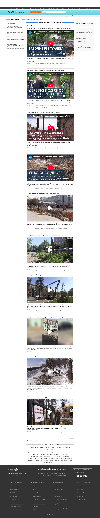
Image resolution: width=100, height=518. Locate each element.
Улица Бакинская (66, 270)
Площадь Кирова (39, 107)
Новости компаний (37, 503)
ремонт (49, 454)
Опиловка (42, 63)
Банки (68, 8)
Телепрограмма (81, 499)
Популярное (35, 16)
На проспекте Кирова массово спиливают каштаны (43, 193)
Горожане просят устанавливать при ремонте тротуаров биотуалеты (48, 28)
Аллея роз (57, 460)
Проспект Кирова (62, 228)
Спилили (55, 270)
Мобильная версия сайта (50, 514)
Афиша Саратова (81, 486)
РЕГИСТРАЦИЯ (81, 12)
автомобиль (42, 450)
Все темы (83, 16)
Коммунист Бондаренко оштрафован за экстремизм (13, 44)
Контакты (65, 469)
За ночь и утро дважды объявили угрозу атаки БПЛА (15, 22)
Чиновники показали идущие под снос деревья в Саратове (45, 70)
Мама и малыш (58, 496)
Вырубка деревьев (48, 105)
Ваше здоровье (58, 489)
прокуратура (68, 450)
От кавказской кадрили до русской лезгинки (65, 16)
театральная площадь (33, 458)
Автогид (34, 489)
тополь (53, 447)
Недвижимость (23, 8)
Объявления (51, 8)
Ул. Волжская (68, 432)
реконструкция (66, 447)
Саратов (58, 452)
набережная (31, 460)
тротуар (60, 456)
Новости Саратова (14, 486)
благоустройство (45, 447)
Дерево (37, 63)
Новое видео (19, 16)
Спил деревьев (65, 310)
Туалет (56, 63)
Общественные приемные (16, 509)
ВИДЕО (21, 12)
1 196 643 (76, 472)
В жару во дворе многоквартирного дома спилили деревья (45, 235)
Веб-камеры (62, 8)
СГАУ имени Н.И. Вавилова (55, 458)
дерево (50, 449)
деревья (44, 458)
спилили (43, 454)
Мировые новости (14, 489)
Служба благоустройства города (53, 310)
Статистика (46, 469)
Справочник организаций (39, 499)
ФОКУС (39, 8)
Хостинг (34, 509)
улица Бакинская (32, 452)
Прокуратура (48, 148)
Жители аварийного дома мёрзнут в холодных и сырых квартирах (84, 46)
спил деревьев (52, 456)
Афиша (78, 8)
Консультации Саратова (61, 499)
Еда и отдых (80, 489)
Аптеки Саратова (59, 492)
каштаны (66, 456)
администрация (34, 447)
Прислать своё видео (35, 12)
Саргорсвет (55, 392)
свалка (62, 452)
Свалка (51, 188)
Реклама (40, 469)
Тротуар (52, 63)
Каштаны (42, 228)
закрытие (59, 447)
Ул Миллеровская (58, 188)
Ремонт (47, 63)
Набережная (43, 392)
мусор (46, 460)
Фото (34, 8)
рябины (51, 460)
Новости (10, 8)
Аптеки (16, 8)
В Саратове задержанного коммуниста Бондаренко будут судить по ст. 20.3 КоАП (14, 28)
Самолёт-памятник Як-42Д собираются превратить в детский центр (84, 32)
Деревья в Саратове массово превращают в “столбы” (43, 112)
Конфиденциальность (55, 469)
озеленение (57, 454)
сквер (62, 450)
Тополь (59, 270)
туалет (38, 454)
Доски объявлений (37, 496)
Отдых (73, 8)
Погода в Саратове (14, 499)
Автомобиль (38, 352)
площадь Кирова (68, 460)
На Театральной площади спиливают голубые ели (43, 275)
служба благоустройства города (39, 456)
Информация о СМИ (13, 476)
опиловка (71, 437)
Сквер (45, 107)
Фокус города (13, 496)
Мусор (41, 188)
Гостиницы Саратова (82, 492)
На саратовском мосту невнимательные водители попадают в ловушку (82, 40)
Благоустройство (39, 105)
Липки (50, 432)
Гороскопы (80, 496)
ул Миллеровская (33, 450)
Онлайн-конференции (15, 506)
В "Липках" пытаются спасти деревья (38, 397)
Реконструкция (39, 230)
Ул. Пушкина (62, 63)
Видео (30, 8)
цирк (34, 454)
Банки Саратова (36, 506)
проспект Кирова (43, 452)
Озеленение (62, 105)
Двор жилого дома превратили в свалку (39, 153)
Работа (44, 8)
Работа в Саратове (37, 492)
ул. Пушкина (69, 452)
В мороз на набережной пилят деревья (39, 357)
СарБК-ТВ (12, 492)
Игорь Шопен (54, 462)
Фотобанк (12, 503)
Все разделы (90, 8)
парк (62, 460)
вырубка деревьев (67, 458)
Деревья (37, 228)
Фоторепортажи (46, 16)
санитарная (52, 452)
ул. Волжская (40, 460)
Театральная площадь (40, 312)
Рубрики (10, 16)
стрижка (65, 454)
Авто (57, 8)
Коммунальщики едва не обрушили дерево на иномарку (45, 317)
